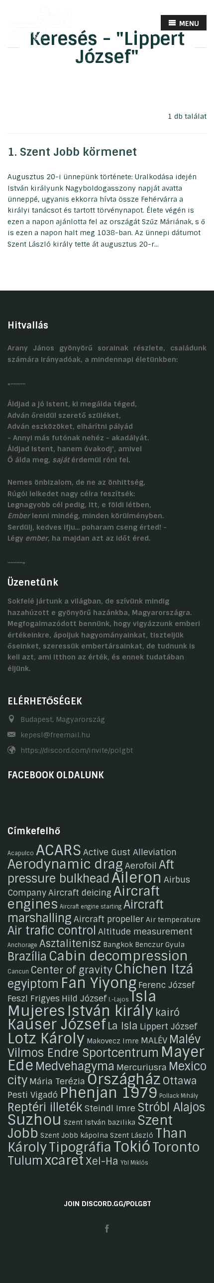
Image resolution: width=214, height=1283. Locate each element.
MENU (188, 23)
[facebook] (107, 1229)
